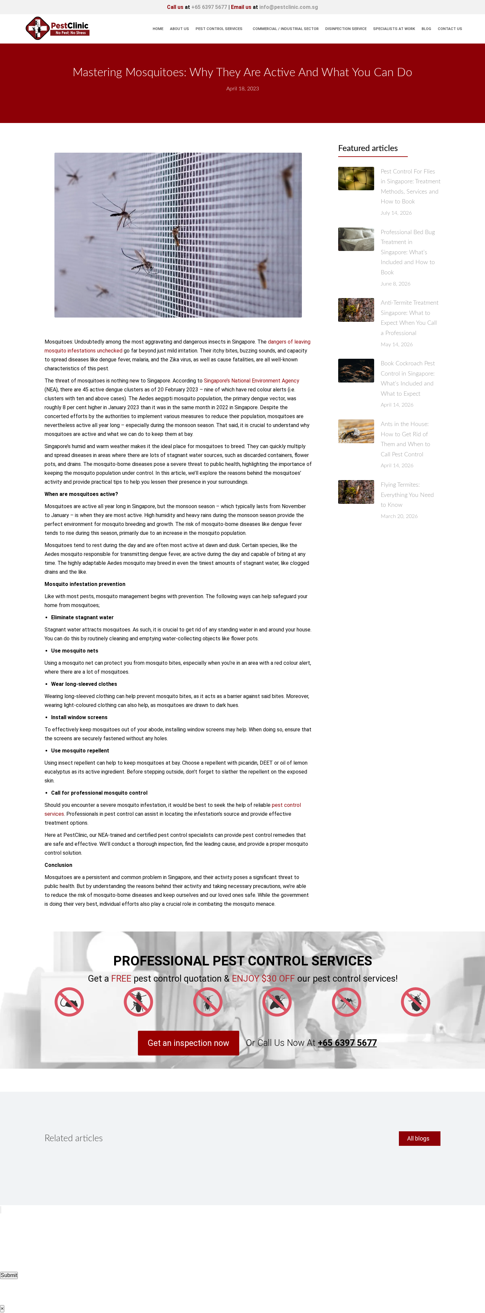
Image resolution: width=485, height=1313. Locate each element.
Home (158, 28)
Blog (426, 28)
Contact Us (450, 28)
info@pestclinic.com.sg (288, 7)
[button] (188, 1043)
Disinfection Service (346, 28)
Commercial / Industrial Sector (286, 28)
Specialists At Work (394, 28)
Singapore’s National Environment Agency (251, 381)
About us (179, 28)
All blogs (418, 1138)
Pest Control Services (219, 28)
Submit (9, 1275)
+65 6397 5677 (209, 7)
